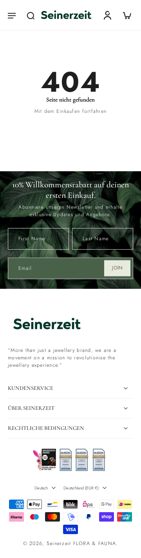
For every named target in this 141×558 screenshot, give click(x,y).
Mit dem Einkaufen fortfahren (70, 111)
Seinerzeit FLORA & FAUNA (81, 543)
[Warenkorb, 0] (124, 15)
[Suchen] (30, 15)
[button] (11, 15)
